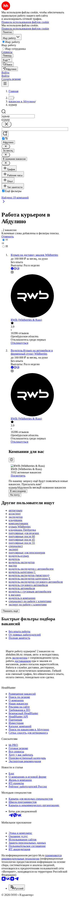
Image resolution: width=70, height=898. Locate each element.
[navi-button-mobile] (5, 84)
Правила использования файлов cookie (25, 28)
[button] (5, 72)
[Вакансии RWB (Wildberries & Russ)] (38, 296)
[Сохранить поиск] (5, 134)
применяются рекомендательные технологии (31, 857)
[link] (7, 64)
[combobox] (18, 116)
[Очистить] (6, 124)
